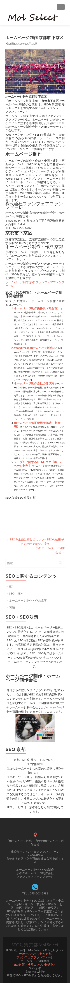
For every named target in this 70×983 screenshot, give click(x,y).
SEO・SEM (16, 593)
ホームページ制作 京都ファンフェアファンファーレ (35, 955)
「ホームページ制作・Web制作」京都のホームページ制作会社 (35, 871)
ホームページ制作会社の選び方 (34, 383)
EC (11, 586)
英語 (12, 607)
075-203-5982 (39, 893)
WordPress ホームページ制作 (33, 347)
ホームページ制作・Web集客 (28, 600)
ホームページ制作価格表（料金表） (37, 308)
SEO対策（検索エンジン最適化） (35, 964)
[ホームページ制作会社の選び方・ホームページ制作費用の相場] (35, 727)
